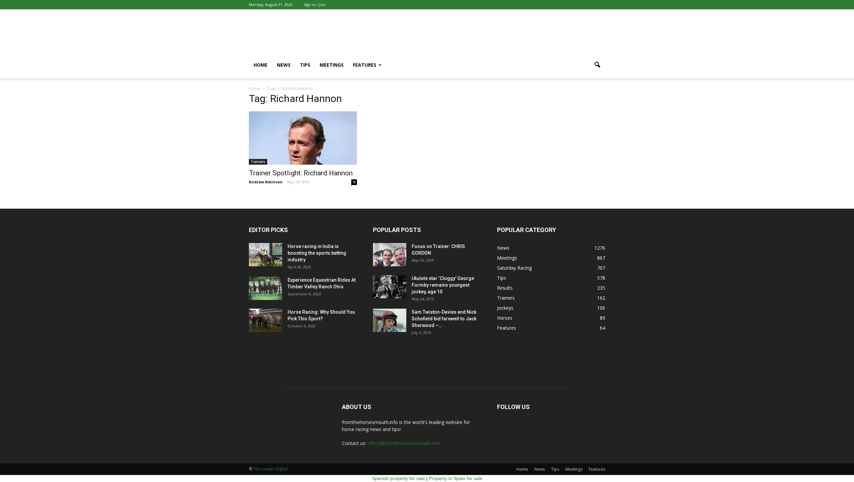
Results (505, 288)
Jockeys (505, 308)
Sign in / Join (315, 4)
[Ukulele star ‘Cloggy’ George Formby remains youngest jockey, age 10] (389, 286)
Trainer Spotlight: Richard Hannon (301, 173)
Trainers (258, 161)
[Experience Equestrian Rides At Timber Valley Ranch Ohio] (265, 288)
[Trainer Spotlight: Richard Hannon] (303, 138)
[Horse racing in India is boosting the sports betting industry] (265, 254)
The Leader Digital (270, 469)
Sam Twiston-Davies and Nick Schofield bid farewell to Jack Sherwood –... (444, 318)
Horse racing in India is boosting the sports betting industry (317, 253)
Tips (305, 65)
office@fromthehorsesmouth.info (404, 443)
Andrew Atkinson (266, 181)
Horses (504, 318)
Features (364, 65)
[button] (597, 65)
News (284, 65)
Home (261, 65)
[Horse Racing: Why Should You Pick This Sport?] (265, 320)
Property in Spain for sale (455, 478)
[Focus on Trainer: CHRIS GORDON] (389, 254)
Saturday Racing (514, 268)
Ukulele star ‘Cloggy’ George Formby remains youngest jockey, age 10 (443, 285)
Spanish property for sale (398, 478)
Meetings (332, 65)
